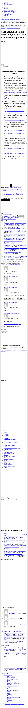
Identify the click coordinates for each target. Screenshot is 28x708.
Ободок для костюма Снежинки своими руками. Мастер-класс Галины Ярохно (14, 230)
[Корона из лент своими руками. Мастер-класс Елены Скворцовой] (8, 243)
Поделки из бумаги (9, 459)
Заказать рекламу (8, 4)
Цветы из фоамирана (9, 466)
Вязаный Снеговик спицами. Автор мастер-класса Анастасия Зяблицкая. (15, 653)
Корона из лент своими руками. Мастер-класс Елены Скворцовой (15, 244)
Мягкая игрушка (8, 452)
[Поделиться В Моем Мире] (8, 219)
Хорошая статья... (13, 618)
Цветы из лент (7, 463)
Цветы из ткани (8, 464)
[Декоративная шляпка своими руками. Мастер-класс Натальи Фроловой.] (14, 238)
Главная (6, 2)
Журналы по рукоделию (10, 11)
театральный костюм (6, 189)
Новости (6, 15)
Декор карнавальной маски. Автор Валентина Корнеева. (13, 252)
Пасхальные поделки (9, 456)
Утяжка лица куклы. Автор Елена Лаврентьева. (15, 668)
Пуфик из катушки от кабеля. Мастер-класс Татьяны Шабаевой (15, 649)
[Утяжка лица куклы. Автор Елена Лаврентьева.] (9, 668)
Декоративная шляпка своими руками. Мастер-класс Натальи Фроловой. (14, 240)
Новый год (13, 187)
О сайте (6, 3)
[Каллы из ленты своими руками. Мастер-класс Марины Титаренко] (6, 613)
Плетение (6, 457)
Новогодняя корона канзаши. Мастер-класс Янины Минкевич (15, 258)
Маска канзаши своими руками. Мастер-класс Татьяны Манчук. (15, 234)
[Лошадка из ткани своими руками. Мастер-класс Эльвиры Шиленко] (15, 541)
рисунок (18, 187)
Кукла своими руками (9, 445)
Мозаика (6, 450)
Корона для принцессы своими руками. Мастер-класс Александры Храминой (14, 225)
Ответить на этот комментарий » (12, 276)
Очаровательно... (13, 613)
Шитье (5, 467)
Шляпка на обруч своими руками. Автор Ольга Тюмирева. (15, 249)
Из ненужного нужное (10, 441)
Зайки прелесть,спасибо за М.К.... (18, 625)
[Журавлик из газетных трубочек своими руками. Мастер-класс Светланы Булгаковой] (13, 631)
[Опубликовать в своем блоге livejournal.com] (9, 216)
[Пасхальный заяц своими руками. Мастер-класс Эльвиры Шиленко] (13, 549)
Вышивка (6, 435)
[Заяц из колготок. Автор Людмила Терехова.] (6, 625)
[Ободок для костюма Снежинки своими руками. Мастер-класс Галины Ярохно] (10, 228)
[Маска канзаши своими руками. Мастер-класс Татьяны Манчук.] (8, 234)
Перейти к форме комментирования (10, 264)
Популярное (24, 534)
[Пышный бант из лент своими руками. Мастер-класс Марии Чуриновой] (6, 618)
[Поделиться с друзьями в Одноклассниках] (12, 217)
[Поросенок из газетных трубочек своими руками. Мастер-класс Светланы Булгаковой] (13, 635)
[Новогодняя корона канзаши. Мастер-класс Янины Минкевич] (12, 256)
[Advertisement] (14, 53)
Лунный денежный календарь (12, 13)
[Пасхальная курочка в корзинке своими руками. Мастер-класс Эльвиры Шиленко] (13, 554)
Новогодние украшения (7, 195)
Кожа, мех (6, 443)
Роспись (25, 195)
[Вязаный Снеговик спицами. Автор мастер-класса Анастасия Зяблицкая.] (12, 652)
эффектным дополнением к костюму (15, 92)
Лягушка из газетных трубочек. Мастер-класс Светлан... (15, 641)
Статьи (5, 17)
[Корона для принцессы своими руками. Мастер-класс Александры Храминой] (15, 223)
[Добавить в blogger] (6, 214)
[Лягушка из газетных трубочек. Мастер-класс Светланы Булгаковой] (12, 639)
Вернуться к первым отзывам (8, 350)
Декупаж (6, 438)
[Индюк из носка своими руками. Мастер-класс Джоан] (9, 545)
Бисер (5, 432)
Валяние (6, 434)
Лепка (5, 446)
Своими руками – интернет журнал (10, 19)
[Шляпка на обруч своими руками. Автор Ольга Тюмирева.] (13, 248)
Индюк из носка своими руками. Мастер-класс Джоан (15, 546)
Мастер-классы (8, 14)
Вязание (6, 437)
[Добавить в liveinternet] (20, 216)
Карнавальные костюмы (10, 442)
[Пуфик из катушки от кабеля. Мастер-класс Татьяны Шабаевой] (12, 648)
